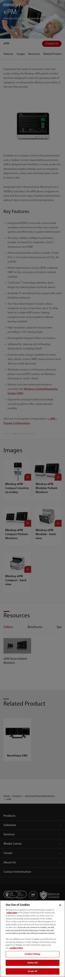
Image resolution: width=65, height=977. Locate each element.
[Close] (60, 905)
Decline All (32, 963)
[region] (32, 938)
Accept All (32, 971)
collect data (11, 913)
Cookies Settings (32, 954)
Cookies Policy (16, 948)
